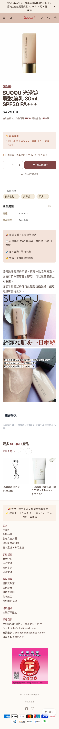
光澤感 (28, 196)
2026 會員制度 (11, 543)
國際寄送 (7, 572)
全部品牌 (7, 534)
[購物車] (55, 17)
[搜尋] (10, 17)
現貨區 (6, 529)
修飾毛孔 (11, 196)
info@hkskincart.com (23, 628)
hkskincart (33, 694)
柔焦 (42, 196)
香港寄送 (7, 563)
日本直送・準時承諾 (13, 547)
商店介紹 (7, 558)
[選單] (4, 18)
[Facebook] (27, 709)
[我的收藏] (48, 17)
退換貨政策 (9, 583)
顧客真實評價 (10, 538)
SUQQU (16, 444)
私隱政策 (7, 596)
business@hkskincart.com (30, 632)
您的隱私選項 (10, 601)
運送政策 (7, 587)
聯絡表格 (19, 637)
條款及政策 (29, 701)
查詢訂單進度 (10, 612)
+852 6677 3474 (33, 623)
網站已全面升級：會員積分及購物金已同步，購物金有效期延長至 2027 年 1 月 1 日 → (30, 6)
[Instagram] (32, 709)
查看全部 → (9, 451)
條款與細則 (9, 592)
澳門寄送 (7, 567)
